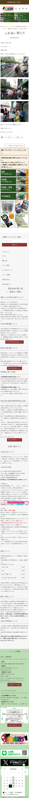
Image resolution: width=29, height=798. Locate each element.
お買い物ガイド (6, 284)
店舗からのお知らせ (13, 28)
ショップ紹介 (6, 265)
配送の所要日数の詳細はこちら (14, 342)
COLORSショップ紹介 (14, 684)
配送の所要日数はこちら (14, 368)
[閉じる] (24, 765)
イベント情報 (6, 275)
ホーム (4, 256)
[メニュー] (26, 8)
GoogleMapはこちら (14, 725)
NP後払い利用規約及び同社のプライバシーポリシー (14, 518)
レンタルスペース (7, 270)
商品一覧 (4, 260)
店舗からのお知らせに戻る (15, 145)
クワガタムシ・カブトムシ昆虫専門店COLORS (17, 797)
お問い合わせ (6, 279)
